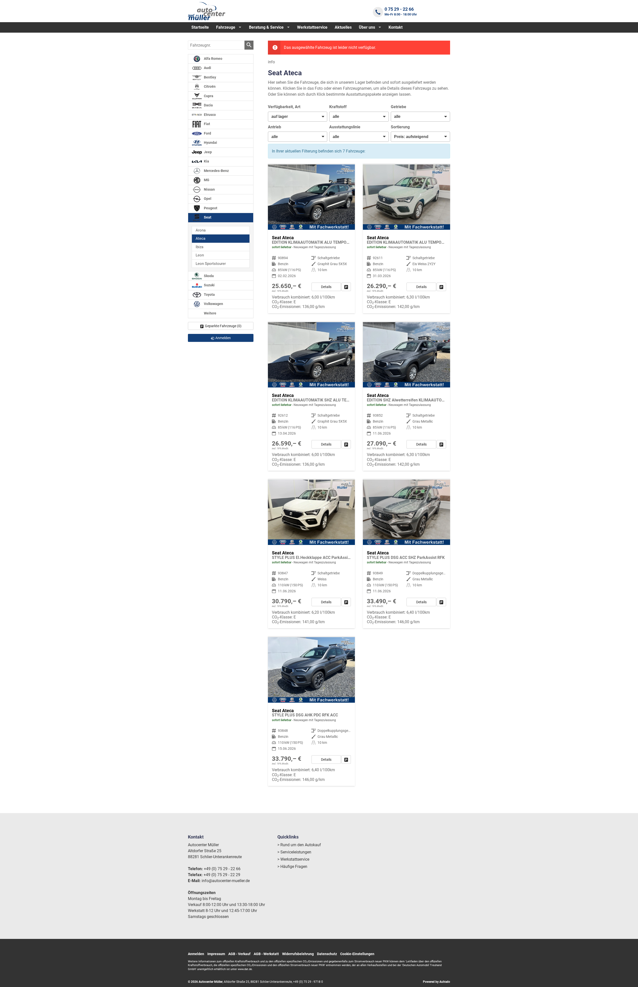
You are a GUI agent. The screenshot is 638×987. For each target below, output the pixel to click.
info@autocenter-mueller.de (226, 880)
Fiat (206, 124)
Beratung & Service (266, 27)
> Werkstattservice (293, 859)
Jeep (207, 152)
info (271, 62)
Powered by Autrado (436, 982)
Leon (200, 255)
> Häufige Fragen (292, 866)
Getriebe (398, 106)
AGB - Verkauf (239, 954)
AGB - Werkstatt (266, 954)
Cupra (208, 96)
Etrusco (209, 115)
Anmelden (196, 954)
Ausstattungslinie (344, 127)
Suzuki (209, 285)
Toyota (209, 295)
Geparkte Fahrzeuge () (223, 326)
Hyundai (210, 143)
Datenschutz (327, 954)
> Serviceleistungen (294, 852)
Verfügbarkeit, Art (284, 106)
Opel (207, 199)
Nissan (209, 189)
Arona (201, 230)
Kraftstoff (338, 106)
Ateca (200, 238)
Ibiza (199, 247)
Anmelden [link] (223, 338)
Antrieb (274, 127)
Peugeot (210, 208)
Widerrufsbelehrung (298, 954)
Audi (207, 68)
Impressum (216, 954)
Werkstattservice (312, 27)
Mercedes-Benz (216, 171)
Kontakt (395, 27)
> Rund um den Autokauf (299, 844)
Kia (206, 161)
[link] (346, 287)
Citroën (209, 86)
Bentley (209, 77)
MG (206, 180)
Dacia (208, 105)
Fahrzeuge (225, 27)
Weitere (209, 313)
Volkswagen (213, 304)
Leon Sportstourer (211, 263)
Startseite (200, 27)
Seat (207, 217)
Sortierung (400, 127)
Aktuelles (343, 27)
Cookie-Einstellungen (357, 954)
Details (326, 287)
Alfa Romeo (212, 59)
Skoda (208, 276)
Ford (207, 133)
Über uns (367, 27)
